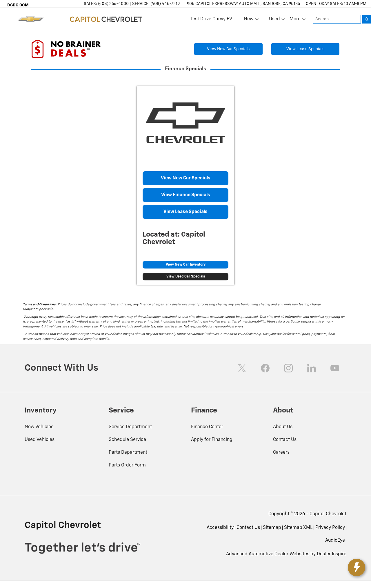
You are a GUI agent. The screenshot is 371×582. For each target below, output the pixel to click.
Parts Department (128, 452)
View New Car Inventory (185, 264)
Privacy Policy (330, 527)
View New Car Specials (228, 49)
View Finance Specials (185, 195)
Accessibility (220, 527)
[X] (242, 368)
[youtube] (334, 368)
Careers (281, 452)
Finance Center (207, 427)
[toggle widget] (356, 567)
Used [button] (275, 20)
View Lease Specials (305, 49)
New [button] (249, 20)
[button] (335, 540)
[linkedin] (311, 368)
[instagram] (288, 368)
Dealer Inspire (331, 554)
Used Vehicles (39, 439)
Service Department (130, 427)
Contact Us (285, 439)
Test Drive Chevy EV (211, 19)
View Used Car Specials (185, 276)
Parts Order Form (127, 465)
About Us (282, 427)
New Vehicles (39, 427)
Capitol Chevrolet (328, 514)
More (295, 20)
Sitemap (272, 527)
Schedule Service (127, 439)
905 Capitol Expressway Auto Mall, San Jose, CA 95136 (243, 4)
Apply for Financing (211, 439)
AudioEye (335, 540)
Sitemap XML (298, 527)
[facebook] (265, 368)
